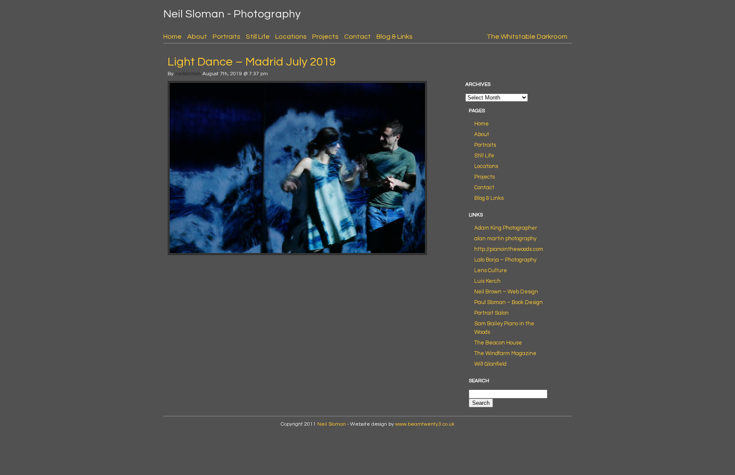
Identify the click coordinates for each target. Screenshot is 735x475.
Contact (357, 36)
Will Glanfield (490, 364)
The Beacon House (498, 343)
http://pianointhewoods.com (508, 249)
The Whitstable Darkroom (527, 36)
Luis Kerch (487, 281)
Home (172, 36)
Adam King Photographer (505, 228)
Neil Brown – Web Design (506, 292)
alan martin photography (505, 239)
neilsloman (188, 74)
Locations (291, 36)
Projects (325, 36)
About (197, 36)
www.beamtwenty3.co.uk (424, 424)
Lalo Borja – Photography (505, 260)
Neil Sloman (331, 424)
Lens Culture (490, 270)
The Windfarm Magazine (505, 353)
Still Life (258, 36)
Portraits (226, 36)
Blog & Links (394, 36)
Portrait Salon (491, 313)
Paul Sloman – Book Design (508, 302)
